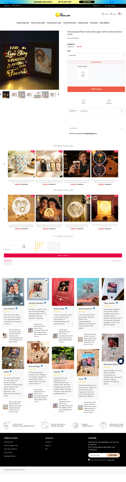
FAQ (46, 449)
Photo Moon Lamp (38, 23)
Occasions (94, 23)
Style (69, 51)
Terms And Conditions (10, 449)
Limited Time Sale (23, 23)
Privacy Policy (8, 452)
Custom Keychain (69, 23)
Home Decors (83, 23)
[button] (4, 60)
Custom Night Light (54, 23)
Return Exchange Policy (11, 445)
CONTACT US (96, 6)
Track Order (111, 6)
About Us (47, 445)
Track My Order (8, 442)
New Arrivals (104, 23)
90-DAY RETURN (88, 133)
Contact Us (48, 442)
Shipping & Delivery (9, 456)
